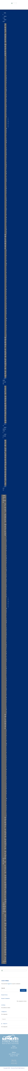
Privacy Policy (14, 1063)
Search (3, 988)
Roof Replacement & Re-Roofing (5, 48)
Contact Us (4, 488)
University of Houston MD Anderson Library (5, 476)
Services (4, 20)
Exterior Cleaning (4, 381)
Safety (4, 425)
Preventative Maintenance (5, 342)
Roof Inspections (4, 430)
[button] (3, 493)
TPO (8, 120)
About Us (4, 17)
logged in (9, 983)
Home (4, 13)
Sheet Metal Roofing (6, 214)
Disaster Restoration (5, 363)
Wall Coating (6, 327)
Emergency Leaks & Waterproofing (5, 241)
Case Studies (4, 436)
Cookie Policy (14, 1061)
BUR (6, 231)
